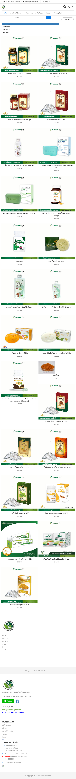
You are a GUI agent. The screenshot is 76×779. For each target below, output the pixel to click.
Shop (4, 644)
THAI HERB (6, 33)
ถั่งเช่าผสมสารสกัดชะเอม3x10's (56, 74)
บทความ (5, 734)
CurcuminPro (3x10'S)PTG (19, 605)
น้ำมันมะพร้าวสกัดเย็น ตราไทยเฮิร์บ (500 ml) (19, 307)
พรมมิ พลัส (19, 261)
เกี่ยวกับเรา (5, 728)
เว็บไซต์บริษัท (6, 725)
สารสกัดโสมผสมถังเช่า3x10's (19, 467)
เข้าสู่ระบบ (47, 2)
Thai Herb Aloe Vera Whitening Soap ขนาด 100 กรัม (56, 166)
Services (5, 641)
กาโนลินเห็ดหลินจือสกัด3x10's (56, 120)
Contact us (6, 650)
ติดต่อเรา (5, 737)
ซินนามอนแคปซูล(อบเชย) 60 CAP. (56, 513)
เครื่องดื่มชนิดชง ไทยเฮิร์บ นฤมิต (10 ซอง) (56, 559)
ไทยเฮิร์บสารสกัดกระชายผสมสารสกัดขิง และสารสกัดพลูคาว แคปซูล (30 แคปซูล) (19, 400)
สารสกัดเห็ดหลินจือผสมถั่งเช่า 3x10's (56, 421)
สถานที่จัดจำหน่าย (7, 731)
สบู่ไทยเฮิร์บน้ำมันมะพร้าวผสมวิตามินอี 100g (56, 353)
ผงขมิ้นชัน (56, 375)
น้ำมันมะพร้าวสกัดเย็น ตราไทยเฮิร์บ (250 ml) (57, 307)
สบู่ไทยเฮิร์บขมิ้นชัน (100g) (19, 353)
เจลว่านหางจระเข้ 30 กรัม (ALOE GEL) (19, 559)
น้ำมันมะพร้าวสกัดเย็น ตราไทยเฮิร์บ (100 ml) (19, 165)
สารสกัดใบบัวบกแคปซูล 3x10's (19, 513)
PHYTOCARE (6, 30)
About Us (5, 638)
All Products (6, 24)
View (6, 70)
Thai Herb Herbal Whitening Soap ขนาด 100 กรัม (19, 213)
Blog (3, 647)
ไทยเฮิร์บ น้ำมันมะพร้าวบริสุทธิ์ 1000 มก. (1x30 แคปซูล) (56, 214)
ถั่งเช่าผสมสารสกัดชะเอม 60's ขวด (19, 74)
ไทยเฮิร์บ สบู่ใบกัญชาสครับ (56, 261)
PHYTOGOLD (6, 27)
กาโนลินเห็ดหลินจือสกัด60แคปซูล (19, 120)
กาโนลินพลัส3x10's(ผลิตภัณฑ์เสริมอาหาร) (57, 467)
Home (4, 635)
